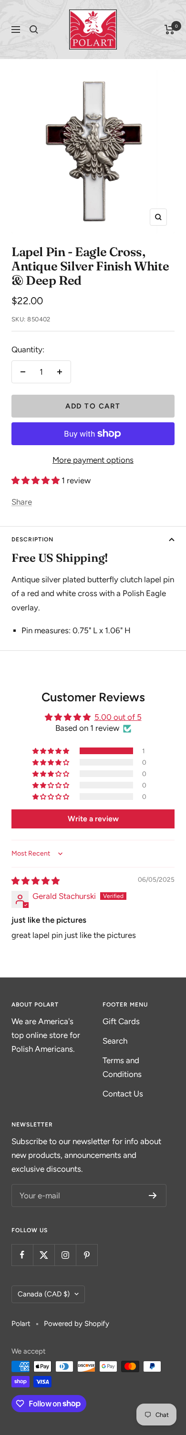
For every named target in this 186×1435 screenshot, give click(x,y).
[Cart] (170, 29)
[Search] (34, 29)
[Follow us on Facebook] (22, 1255)
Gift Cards (121, 1021)
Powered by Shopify (76, 1323)
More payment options (93, 460)
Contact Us (123, 1093)
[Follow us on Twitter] (43, 1255)
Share (21, 502)
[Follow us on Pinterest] (86, 1255)
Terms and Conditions (122, 1067)
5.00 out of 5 (118, 717)
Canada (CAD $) (44, 1294)
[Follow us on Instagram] (65, 1255)
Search (115, 1041)
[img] (35, 881)
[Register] (153, 1195)
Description (32, 539)
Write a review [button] (93, 818)
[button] (36, 480)
